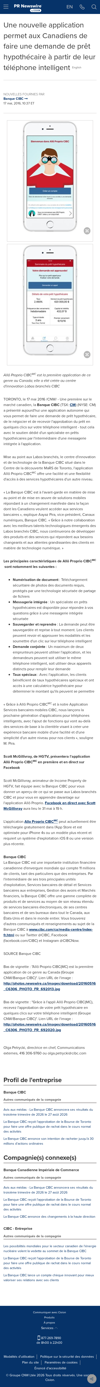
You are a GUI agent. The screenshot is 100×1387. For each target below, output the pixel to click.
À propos (49, 1322)
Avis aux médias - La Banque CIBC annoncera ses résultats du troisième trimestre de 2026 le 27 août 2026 (48, 1112)
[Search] (94, 7)
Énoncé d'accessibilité (50, 1368)
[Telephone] (82, 7)
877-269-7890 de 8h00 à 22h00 (49, 1340)
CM (73, 404)
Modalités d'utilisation (19, 1356)
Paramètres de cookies (61, 1362)
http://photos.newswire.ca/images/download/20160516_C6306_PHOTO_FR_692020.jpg (49, 1027)
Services (47, 1328)
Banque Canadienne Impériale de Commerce (41, 1170)
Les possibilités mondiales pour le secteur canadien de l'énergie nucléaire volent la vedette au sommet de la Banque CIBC (49, 1249)
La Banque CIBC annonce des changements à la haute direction (49, 1216)
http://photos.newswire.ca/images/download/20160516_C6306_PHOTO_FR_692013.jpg (49, 986)
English (76, 67)
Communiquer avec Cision (49, 1312)
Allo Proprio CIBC (41, 821)
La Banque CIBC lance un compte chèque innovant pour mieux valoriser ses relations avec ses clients (48, 1278)
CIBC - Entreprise (17, 1228)
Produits (49, 1317)
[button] (50, 176)
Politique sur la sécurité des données (67, 1356)
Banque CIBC (14, 1092)
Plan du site (30, 1362)
